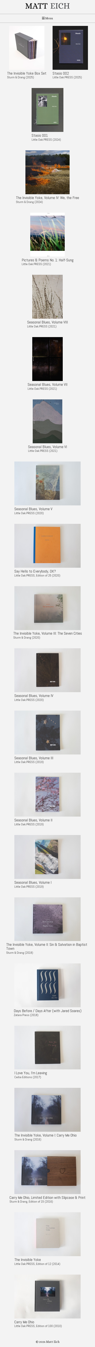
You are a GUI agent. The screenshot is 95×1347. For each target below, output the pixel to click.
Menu (49, 18)
